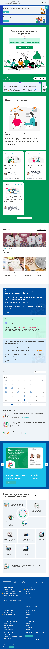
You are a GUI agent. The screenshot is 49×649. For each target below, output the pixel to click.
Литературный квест (30, 597)
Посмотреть (11, 482)
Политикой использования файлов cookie (22, 643)
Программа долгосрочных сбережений (12, 591)
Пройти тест (9, 335)
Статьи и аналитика (8, 589)
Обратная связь (29, 635)
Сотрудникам (28, 614)
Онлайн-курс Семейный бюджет (7, 598)
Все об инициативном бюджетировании (12, 636)
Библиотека (28, 591)
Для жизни (24, 425)
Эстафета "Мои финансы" (9, 593)
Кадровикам (28, 612)
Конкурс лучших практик (12, 17)
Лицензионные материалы (31, 606)
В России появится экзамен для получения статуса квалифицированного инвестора (12, 277)
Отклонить (5, 646)
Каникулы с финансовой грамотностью (34, 601)
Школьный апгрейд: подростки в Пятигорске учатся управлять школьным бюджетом (23, 251)
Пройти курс (9, 312)
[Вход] (45, 2)
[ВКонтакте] (37, 582)
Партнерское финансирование (10, 595)
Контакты (27, 629)
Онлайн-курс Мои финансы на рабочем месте (34, 617)
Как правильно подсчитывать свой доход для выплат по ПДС (36, 166)
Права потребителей (17, 153)
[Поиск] (43, 2)
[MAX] (45, 582)
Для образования (26, 417)
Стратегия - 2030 (7, 616)
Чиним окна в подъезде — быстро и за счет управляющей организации (13, 167)
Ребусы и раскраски (8, 625)
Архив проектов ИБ (7, 640)
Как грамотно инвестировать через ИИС (17, 8)
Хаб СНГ (5, 618)
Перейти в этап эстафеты (24, 47)
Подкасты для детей (8, 629)
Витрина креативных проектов (32, 602)
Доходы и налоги (18, 184)
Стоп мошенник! (7, 623)
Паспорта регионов (7, 612)
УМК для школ (28, 595)
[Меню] (46, 7)
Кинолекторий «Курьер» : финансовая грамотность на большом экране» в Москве (27, 423)
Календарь (27, 625)
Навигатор (27, 593)
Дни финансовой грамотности (32, 599)
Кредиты (21, 103)
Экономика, (5, 248)
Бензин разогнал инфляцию (33, 275)
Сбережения (42, 153)
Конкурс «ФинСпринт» (16, 431)
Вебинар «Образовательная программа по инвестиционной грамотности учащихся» (26, 414)
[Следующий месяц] (44, 377)
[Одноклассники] (40, 582)
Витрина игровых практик (31, 604)
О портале (27, 623)
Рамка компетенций (30, 589)
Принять (11, 646)
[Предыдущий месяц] (41, 377)
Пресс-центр (28, 627)
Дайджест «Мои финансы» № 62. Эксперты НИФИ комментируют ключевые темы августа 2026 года (13, 199)
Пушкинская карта (7, 627)
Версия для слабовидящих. (32, 639)
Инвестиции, (6, 272)
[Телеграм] (43, 582)
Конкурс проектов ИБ (8, 638)
